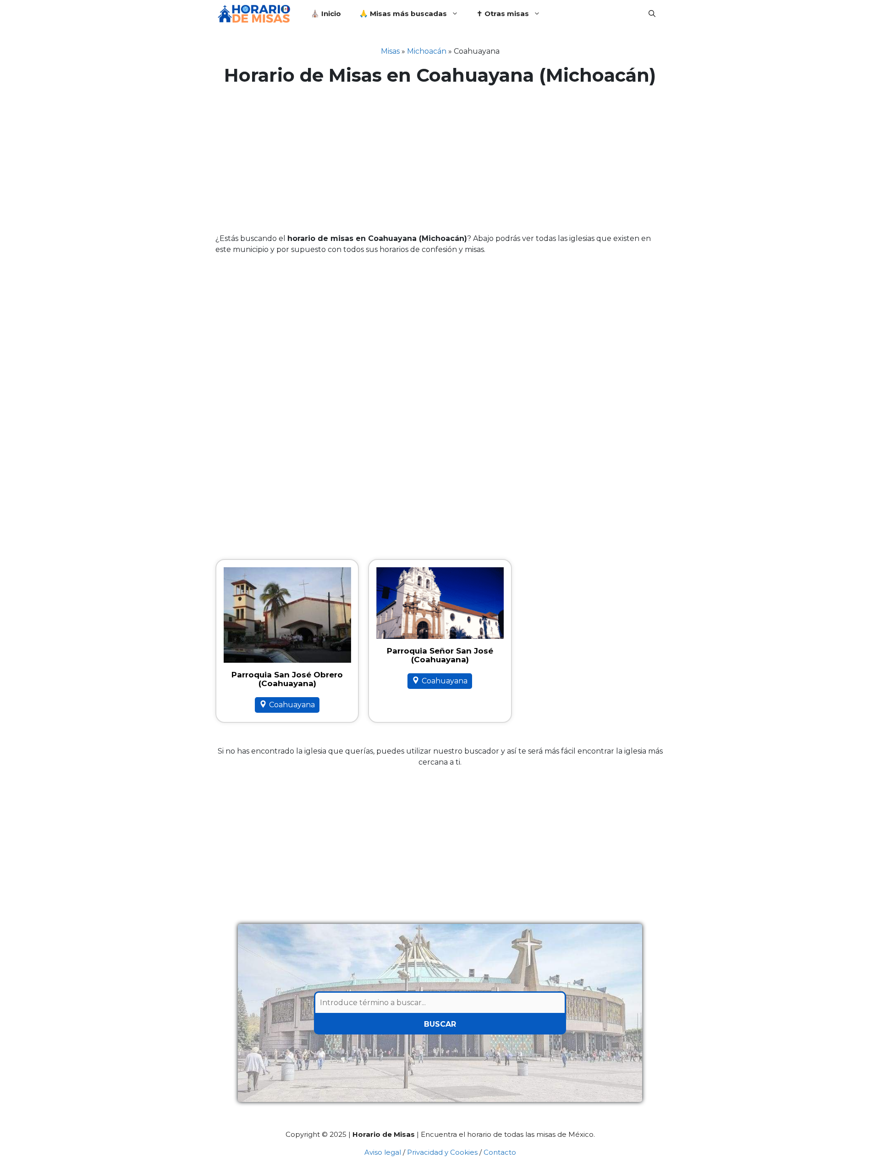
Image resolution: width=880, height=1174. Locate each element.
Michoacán (426, 51)
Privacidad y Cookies (442, 1152)
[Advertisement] (440, 159)
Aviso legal (382, 1152)
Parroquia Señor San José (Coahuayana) (440, 655)
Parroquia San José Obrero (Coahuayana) (287, 679)
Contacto (500, 1152)
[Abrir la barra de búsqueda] (652, 14)
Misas (390, 51)
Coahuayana (292, 704)
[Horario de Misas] (256, 14)
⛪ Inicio (326, 13)
